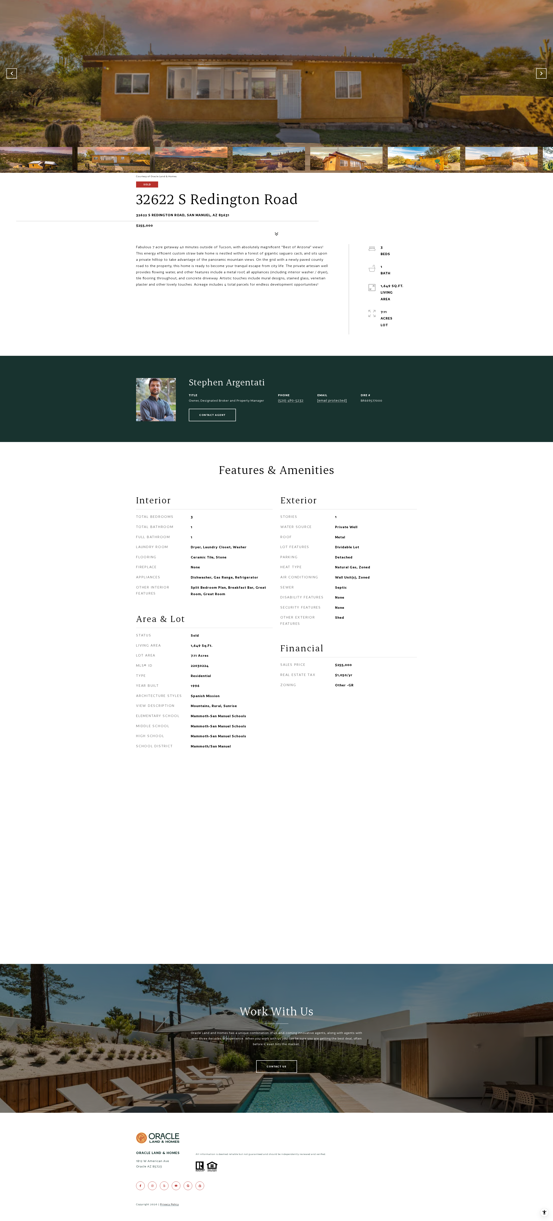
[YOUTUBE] (176, 1185)
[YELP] (164, 1185)
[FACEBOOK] (140, 1185)
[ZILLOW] (199, 1185)
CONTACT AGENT (212, 415)
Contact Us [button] (277, 1066)
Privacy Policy (169, 1204)
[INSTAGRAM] (152, 1185)
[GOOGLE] (188, 1185)
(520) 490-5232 (291, 400)
